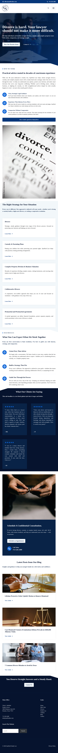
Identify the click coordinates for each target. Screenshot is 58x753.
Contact (42, 716)
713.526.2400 (5, 716)
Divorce (42, 709)
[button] (48, 8)
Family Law (43, 711)
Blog (41, 714)
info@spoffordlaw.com (7, 718)
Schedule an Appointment (16, 541)
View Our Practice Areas (11, 44)
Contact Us (29, 685)
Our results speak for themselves (29, 119)
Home (41, 705)
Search (23, 731)
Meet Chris (43, 707)
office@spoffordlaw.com (10, 1)
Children (42, 712)
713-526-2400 (52, 1)
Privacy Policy (52, 746)
